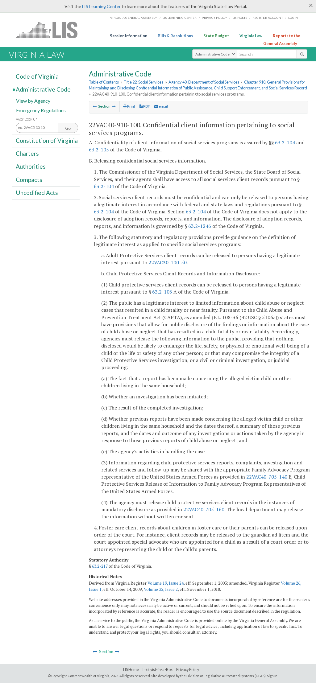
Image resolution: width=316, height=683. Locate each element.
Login (293, 17)
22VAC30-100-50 (167, 262)
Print (131, 106)
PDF (146, 106)
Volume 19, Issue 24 (166, 583)
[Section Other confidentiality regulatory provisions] (114, 106)
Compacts (29, 179)
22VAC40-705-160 (203, 509)
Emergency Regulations (41, 110)
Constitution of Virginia (47, 140)
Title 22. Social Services (143, 82)
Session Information (128, 35)
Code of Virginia (37, 76)
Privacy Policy (214, 17)
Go (68, 128)
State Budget (216, 35)
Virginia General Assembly (133, 17)
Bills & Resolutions (175, 35)
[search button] (302, 54)
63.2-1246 (199, 226)
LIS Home (131, 669)
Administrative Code (43, 89)
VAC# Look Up (26, 119)
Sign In (272, 676)
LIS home (239, 17)
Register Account (267, 17)
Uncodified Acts (37, 192)
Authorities (31, 166)
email (163, 106)
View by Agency (33, 100)
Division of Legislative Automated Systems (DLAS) (226, 676)
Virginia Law (250, 35)
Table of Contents (104, 82)
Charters (27, 153)
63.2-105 (99, 149)
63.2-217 (100, 566)
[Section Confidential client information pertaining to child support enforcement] (95, 106)
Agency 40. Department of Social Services (203, 82)
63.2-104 (285, 142)
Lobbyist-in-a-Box (158, 669)
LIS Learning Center (101, 6)
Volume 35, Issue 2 (161, 589)
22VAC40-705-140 (266, 476)
